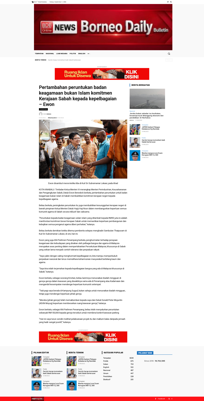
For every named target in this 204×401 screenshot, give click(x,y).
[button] (169, 53)
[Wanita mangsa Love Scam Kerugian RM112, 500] (135, 155)
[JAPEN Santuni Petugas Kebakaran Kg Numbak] (135, 129)
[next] (170, 59)
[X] (170, 1)
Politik (144, 137)
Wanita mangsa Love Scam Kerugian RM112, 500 (65, 60)
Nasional (132, 111)
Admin (49, 114)
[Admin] (41, 114)
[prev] (167, 59)
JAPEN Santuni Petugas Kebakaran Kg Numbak (151, 128)
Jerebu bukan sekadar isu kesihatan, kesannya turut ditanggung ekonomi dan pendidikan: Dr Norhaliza (147, 115)
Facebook (161, 399)
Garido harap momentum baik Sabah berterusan (153, 141)
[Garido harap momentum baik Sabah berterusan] (135, 142)
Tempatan (43, 109)
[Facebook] (167, 1)
